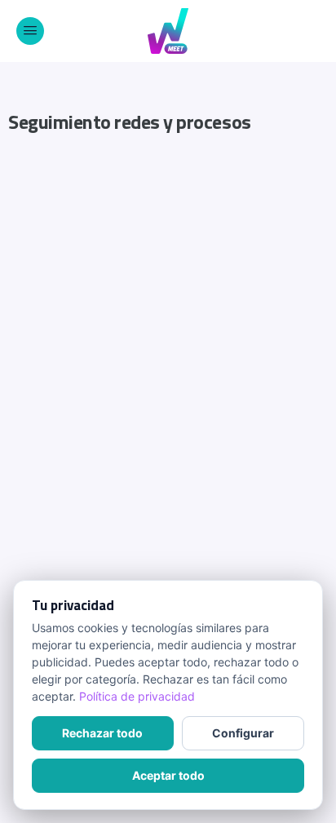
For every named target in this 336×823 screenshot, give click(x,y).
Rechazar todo (102, 733)
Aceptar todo (168, 775)
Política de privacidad (137, 696)
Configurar (243, 733)
